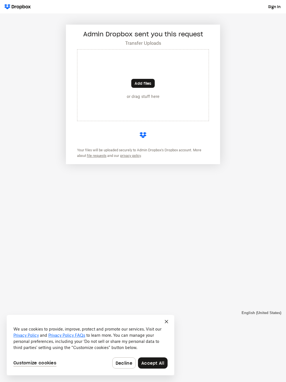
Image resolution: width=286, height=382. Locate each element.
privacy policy (130, 156)
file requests (96, 156)
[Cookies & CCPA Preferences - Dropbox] (90, 345)
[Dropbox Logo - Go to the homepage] (17, 6)
